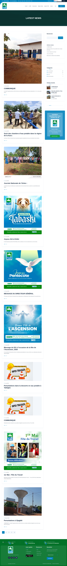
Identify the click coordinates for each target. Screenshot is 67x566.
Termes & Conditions (55, 563)
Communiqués (28, 551)
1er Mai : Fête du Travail (13, 475)
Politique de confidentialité (47, 563)
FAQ (37, 549)
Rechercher (50, 33)
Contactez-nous (55, 136)
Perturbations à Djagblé (13, 520)
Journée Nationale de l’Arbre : (15, 183)
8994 (12, 543)
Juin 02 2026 (54, 98)
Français (56, 0)
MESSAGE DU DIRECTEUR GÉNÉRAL (18, 294)
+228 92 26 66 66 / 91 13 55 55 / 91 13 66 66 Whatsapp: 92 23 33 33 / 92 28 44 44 (55, 131)
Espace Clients (39, 553)
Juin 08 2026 (54, 88)
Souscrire (50, 558)
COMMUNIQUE (9, 88)
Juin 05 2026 (54, 93)
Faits (49, 74)
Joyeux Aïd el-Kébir (11, 239)
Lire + (5, 140)
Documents (39, 551)
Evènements (50, 72)
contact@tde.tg (31, 543)
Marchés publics (50, 76)
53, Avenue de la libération (53, 543)
